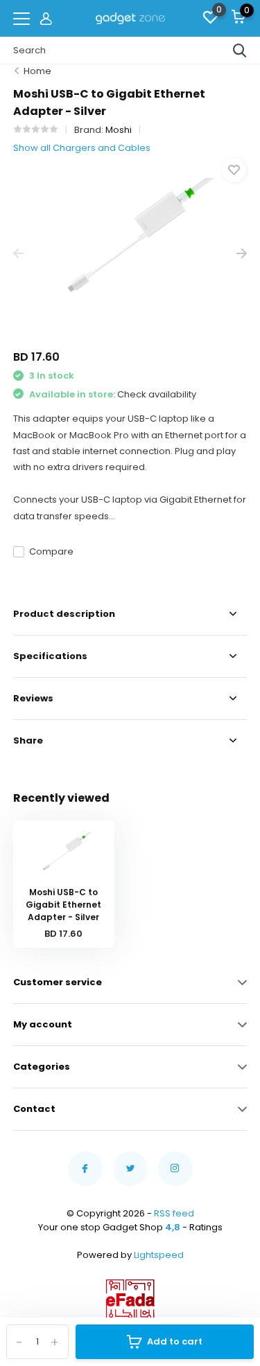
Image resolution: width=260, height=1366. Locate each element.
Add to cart (174, 1341)
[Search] (240, 50)
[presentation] (18, 254)
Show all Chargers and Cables (81, 147)
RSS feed (174, 1213)
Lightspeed (159, 1254)
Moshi (118, 129)
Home (37, 71)
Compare (51, 551)
